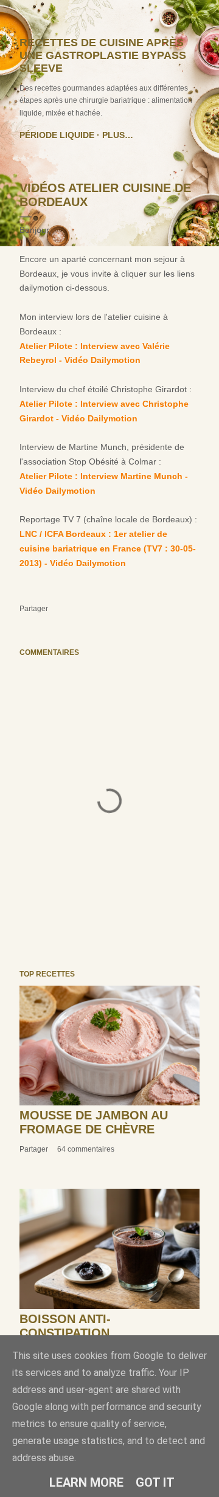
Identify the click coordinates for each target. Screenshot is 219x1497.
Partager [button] (33, 608)
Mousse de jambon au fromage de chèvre (93, 1122)
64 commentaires (85, 1149)
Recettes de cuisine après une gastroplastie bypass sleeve (102, 55)
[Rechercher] (192, 19)
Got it (155, 1482)
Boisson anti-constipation (65, 1326)
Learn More (86, 1482)
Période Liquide (56, 135)
